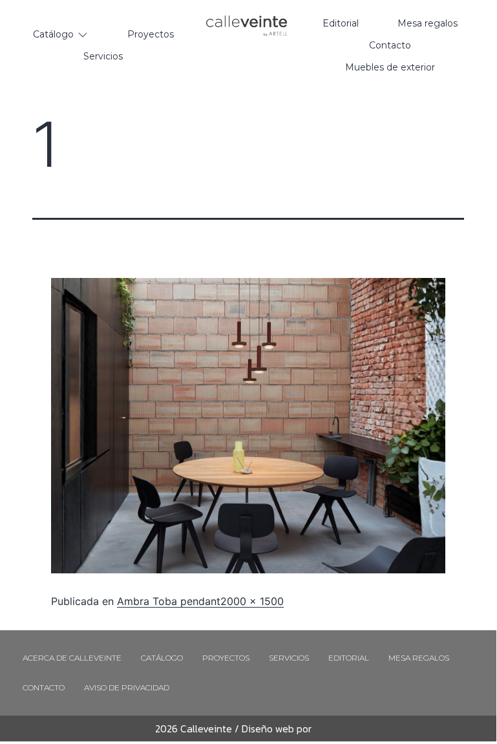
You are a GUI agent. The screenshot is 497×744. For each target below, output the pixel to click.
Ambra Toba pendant (168, 601)
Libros (325, 728)
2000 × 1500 (252, 601)
